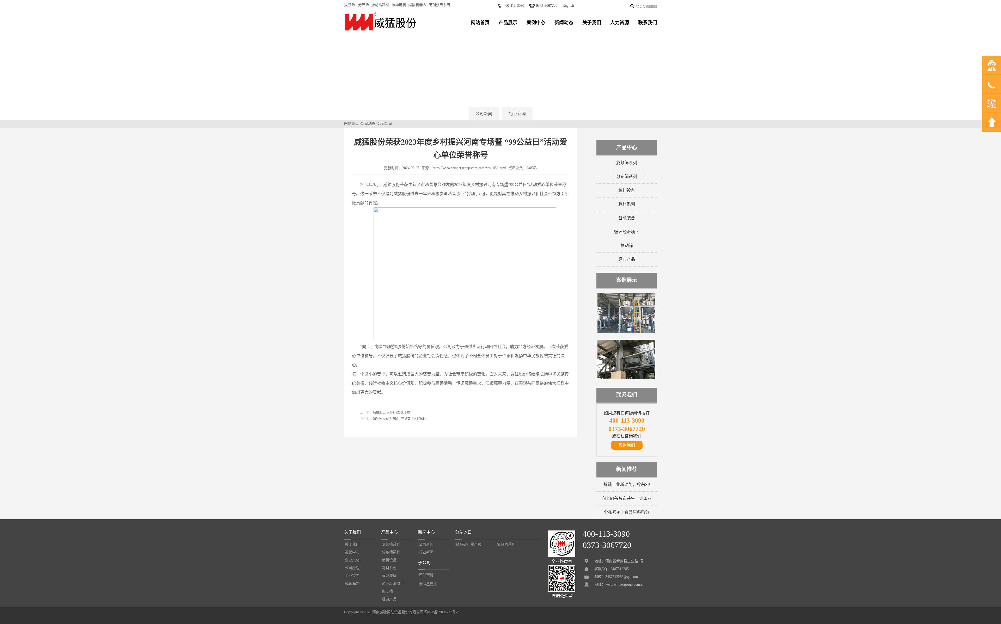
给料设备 (626, 190)
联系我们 (647, 22)
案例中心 (536, 22)
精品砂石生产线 (468, 544)
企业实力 (352, 576)
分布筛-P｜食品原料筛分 (626, 512)
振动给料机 (380, 5)
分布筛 (363, 5)
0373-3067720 (546, 6)
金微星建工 (428, 584)
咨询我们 (626, 445)
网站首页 (480, 22)
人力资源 (619, 22)
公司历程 (352, 568)
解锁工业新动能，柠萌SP (626, 484)
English (568, 6)
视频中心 (352, 552)
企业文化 (352, 560)
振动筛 (626, 245)
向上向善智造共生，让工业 (627, 498)
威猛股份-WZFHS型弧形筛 (391, 412)
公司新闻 (483, 114)
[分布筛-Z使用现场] (626, 378)
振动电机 (399, 5)
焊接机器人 (417, 5)
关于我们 (591, 22)
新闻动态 (563, 22)
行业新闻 (517, 114)
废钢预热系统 (439, 5)
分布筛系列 (626, 176)
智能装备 (626, 218)
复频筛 (349, 5)
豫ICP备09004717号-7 (441, 612)
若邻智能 (426, 575)
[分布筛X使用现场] (626, 332)
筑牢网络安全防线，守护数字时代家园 (399, 419)
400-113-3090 (514, 6)
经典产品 (626, 259)
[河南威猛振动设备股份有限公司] (380, 30)
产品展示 (508, 22)
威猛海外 (352, 583)
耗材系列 (626, 204)
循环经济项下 (626, 232)
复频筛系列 (626, 162)
